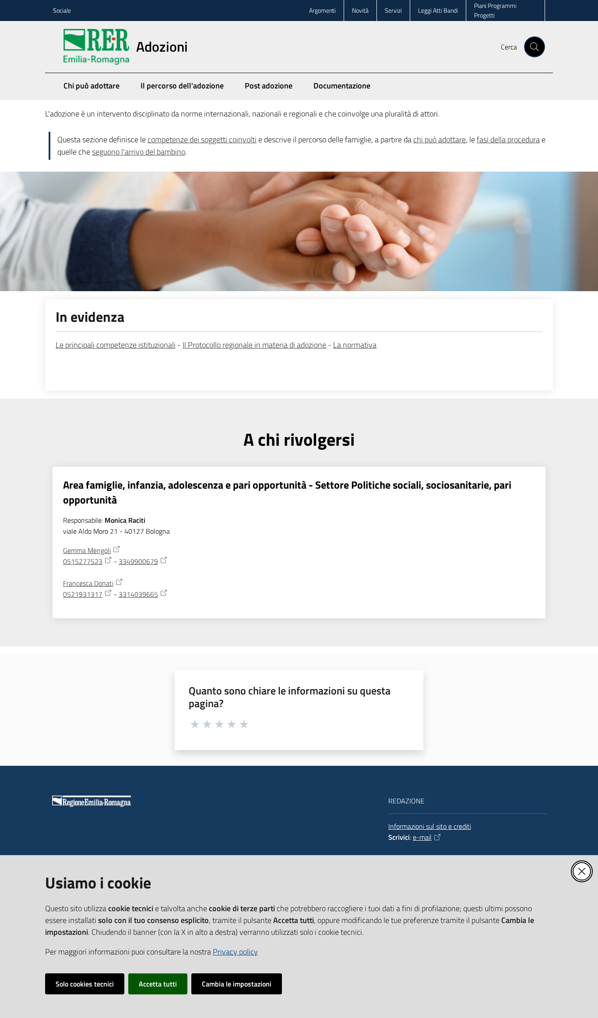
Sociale (62, 10)
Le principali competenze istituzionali (116, 345)
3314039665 (138, 594)
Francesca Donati (88, 583)
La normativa (354, 345)
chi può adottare (439, 139)
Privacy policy (235, 952)
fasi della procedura (508, 139)
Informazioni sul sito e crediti (429, 826)
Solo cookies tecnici (85, 984)
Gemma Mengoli (87, 550)
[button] (534, 46)
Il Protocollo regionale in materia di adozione (254, 345)
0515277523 (82, 561)
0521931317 (82, 594)
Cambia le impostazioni (236, 984)
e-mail (422, 837)
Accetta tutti (158, 984)
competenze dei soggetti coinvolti (202, 139)
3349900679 (138, 561)
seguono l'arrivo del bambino (138, 152)
